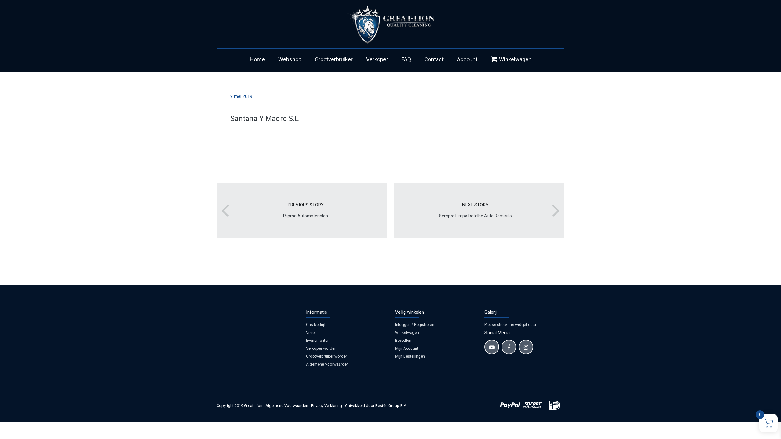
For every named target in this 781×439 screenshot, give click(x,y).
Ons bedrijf (316, 324)
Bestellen (403, 340)
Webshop (289, 59)
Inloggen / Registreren (414, 324)
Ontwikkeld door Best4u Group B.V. (376, 405)
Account (467, 59)
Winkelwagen (515, 59)
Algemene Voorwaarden (327, 364)
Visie (310, 332)
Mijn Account (406, 348)
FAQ (406, 59)
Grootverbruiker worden (327, 356)
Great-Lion (253, 405)
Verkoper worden (321, 348)
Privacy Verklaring (326, 405)
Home (257, 59)
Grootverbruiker (334, 59)
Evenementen (317, 340)
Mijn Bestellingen (410, 356)
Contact (434, 59)
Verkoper (377, 59)
